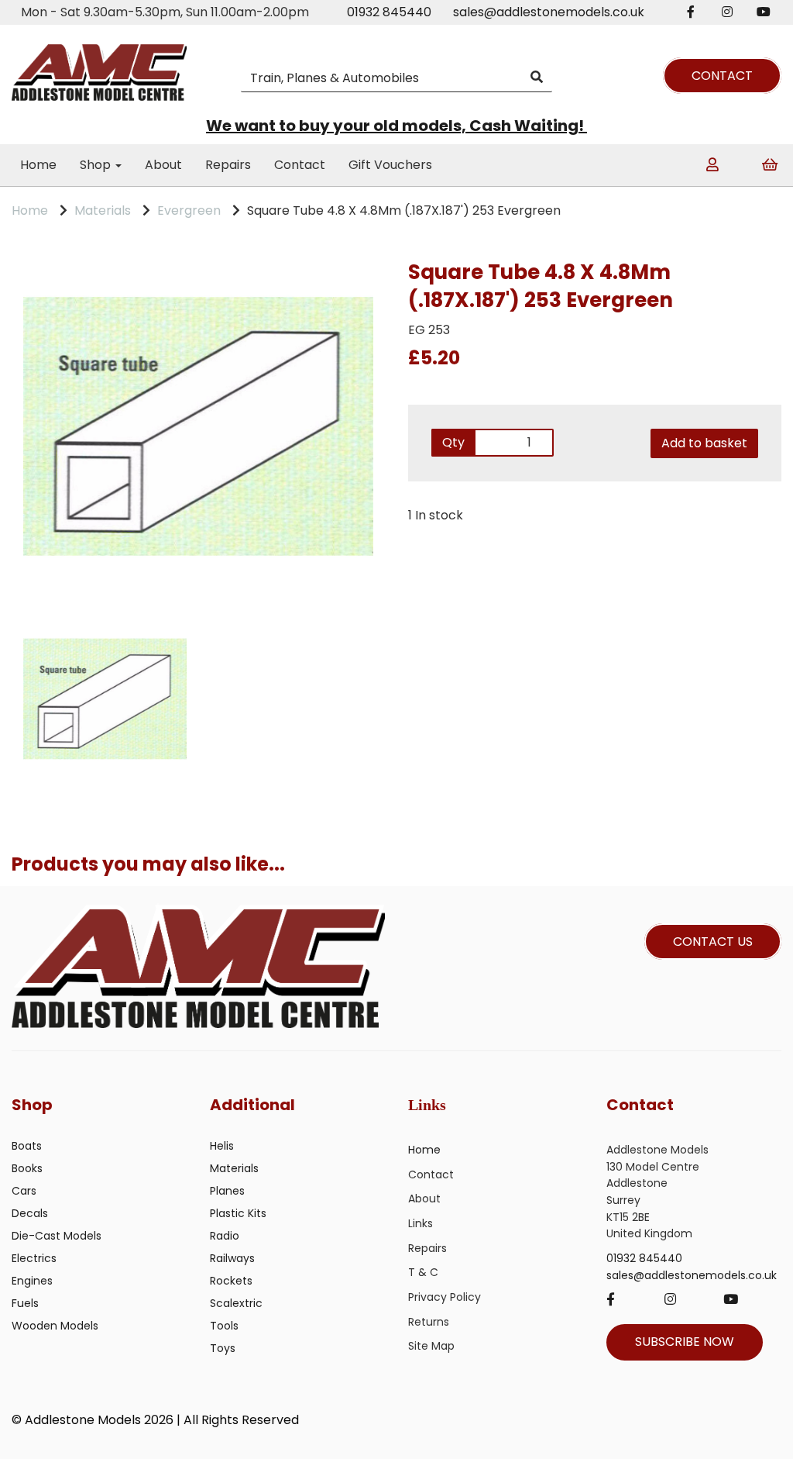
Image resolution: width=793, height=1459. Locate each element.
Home (38, 165)
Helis (222, 1146)
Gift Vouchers (390, 165)
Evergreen (189, 210)
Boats (27, 1146)
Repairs (228, 165)
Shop (97, 165)
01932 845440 (389, 12)
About (163, 165)
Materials (102, 210)
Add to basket (704, 443)
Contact (299, 165)
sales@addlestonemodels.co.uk (548, 12)
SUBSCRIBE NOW (684, 1341)
